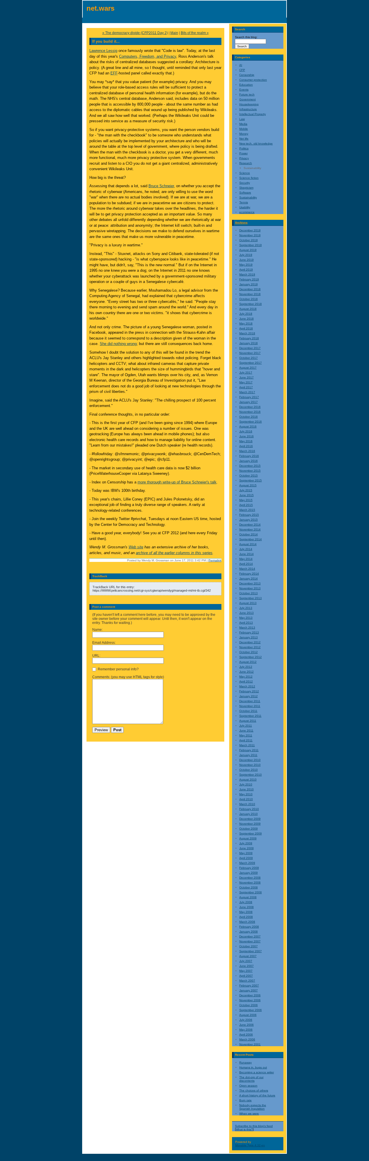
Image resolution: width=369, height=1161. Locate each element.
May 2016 (246, 441)
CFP (242, 70)
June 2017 (246, 377)
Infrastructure (248, 109)
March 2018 (247, 333)
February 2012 (249, 691)
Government (247, 99)
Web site (136, 547)
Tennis (243, 202)
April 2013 (246, 622)
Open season (248, 1085)
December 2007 (250, 936)
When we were (249, 1113)
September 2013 (250, 598)
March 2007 (247, 980)
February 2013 (249, 632)
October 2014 (248, 534)
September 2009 (250, 833)
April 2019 (246, 269)
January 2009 (248, 872)
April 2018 (246, 328)
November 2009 (250, 823)
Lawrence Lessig (103, 50)
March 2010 (247, 804)
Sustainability (248, 197)
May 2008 (246, 912)
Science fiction (249, 177)
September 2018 (250, 303)
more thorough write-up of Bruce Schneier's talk (177, 482)
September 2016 (250, 421)
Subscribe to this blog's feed (254, 1126)
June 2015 (246, 495)
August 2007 (248, 956)
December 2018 (250, 289)
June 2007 (246, 965)
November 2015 (250, 470)
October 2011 (248, 710)
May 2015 (246, 500)
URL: (96, 656)
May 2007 (246, 970)
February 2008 (249, 926)
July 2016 (245, 431)
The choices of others (253, 1090)
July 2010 (245, 784)
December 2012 (250, 642)
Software (245, 192)
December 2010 (250, 760)
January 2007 (248, 990)
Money (243, 133)
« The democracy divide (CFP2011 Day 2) (135, 33)
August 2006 (248, 1014)
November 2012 (250, 647)
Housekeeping (249, 104)
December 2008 (250, 877)
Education (246, 84)
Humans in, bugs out (253, 1067)
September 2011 (250, 715)
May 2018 (246, 323)
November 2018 (250, 294)
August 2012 (248, 661)
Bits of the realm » (195, 33)
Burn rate (245, 1100)
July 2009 (245, 843)
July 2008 (245, 902)
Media (243, 123)
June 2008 (246, 907)
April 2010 (246, 799)
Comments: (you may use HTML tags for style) (128, 677)
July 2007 (245, 961)
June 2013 (246, 612)
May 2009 (246, 853)
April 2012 (246, 681)
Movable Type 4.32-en (250, 1145)
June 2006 (246, 1024)
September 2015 (250, 480)
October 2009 (248, 828)
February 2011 (249, 750)
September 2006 (250, 1010)
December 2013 (250, 583)
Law (242, 119)
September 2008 (250, 892)
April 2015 (246, 505)
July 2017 (245, 372)
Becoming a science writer (256, 1072)
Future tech (247, 94)
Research (245, 163)
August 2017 (248, 367)
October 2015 (248, 475)
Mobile (243, 128)
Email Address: (104, 643)
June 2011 (246, 730)
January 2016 (248, 460)
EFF (114, 73)
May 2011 (245, 735)
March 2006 (247, 1039)
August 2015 (248, 485)
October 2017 (248, 357)
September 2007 (250, 951)
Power (243, 153)
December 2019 (250, 230)
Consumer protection (253, 79)
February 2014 (249, 573)
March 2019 (247, 274)
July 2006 (245, 1019)
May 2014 (246, 558)
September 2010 (250, 774)
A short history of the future (257, 1095)
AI (240, 65)
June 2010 (246, 789)
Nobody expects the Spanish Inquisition (252, 1107)
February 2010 (249, 809)
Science (244, 173)
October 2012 (248, 652)
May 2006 (246, 1029)
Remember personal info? (118, 669)
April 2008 (246, 916)
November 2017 (250, 353)
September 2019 (250, 245)
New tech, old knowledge (256, 143)
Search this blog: (246, 37)
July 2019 (245, 254)
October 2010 (248, 769)
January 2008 (248, 931)
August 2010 (248, 779)
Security (244, 182)
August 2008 (248, 897)
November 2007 (250, 941)
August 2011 (247, 720)
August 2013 (248, 603)
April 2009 (246, 858)
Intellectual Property (252, 114)
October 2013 (248, 593)
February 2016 (249, 455)
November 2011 (249, 706)
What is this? (244, 1129)
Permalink (214, 560)
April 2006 (246, 1034)
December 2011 (249, 701)
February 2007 (249, 985)
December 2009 (250, 818)
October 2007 (248, 946)
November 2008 (250, 882)
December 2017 (250, 348)
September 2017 (250, 362)
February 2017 (249, 397)
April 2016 (246, 446)
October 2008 (248, 887)
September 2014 (250, 539)
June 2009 (246, 848)
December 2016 (250, 406)
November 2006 (250, 1000)
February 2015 (249, 514)
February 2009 (249, 867)
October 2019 (248, 240)
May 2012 (246, 676)
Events (243, 89)
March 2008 (247, 921)
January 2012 (248, 696)
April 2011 (246, 740)
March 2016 (247, 451)
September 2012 (250, 657)
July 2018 (245, 313)
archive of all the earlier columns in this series (174, 553)
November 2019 (250, 235)
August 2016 (248, 426)
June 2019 (246, 259)
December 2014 (250, 524)
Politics (243, 148)
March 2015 (247, 509)
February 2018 (249, 338)
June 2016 (246, 436)
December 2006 (250, 995)
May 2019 (246, 264)
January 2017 (248, 402)
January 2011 (248, 755)
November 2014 (250, 529)
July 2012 (245, 666)
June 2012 (246, 671)
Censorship (246, 74)
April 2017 (246, 387)
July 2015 (245, 490)
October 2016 (248, 416)
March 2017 (247, 392)
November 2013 (250, 588)
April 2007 (246, 975)
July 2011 (245, 725)
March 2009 (247, 862)
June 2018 (246, 318)
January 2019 (248, 284)
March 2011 (247, 745)
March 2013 (247, 627)
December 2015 (250, 465)
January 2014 (248, 578)
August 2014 (248, 544)
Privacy (244, 158)
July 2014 (245, 549)
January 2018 (248, 343)
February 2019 (249, 279)
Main (174, 33)
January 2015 (248, 519)
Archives (241, 222)
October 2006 (248, 1005)
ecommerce (247, 212)
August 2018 (248, 308)
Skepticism (246, 187)
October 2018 (248, 299)
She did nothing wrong (118, 344)
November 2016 (250, 411)
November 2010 (250, 764)
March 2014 (247, 568)
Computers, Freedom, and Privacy (147, 56)
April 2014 (246, 563)
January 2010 (248, 813)
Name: (97, 630)
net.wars (100, 8)
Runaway (245, 1062)
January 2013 (248, 637)
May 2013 (246, 617)
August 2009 (248, 838)
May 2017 (246, 382)
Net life (243, 138)
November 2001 (250, 1044)
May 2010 (246, 794)
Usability (244, 207)
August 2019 (248, 250)
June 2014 (246, 554)
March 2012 (247, 686)
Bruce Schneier (161, 186)
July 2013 (245, 607)
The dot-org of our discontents (251, 1079)
